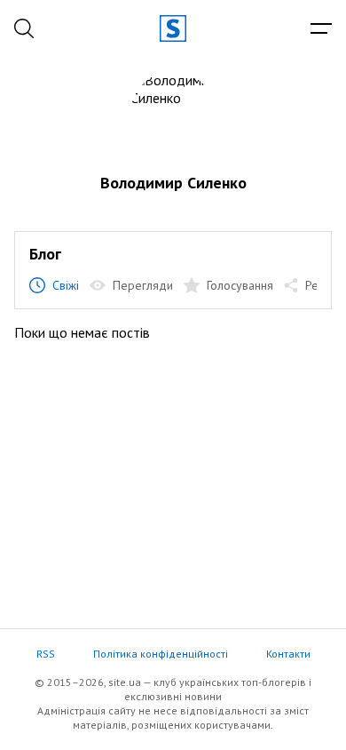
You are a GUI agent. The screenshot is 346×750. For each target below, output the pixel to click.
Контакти (288, 653)
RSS (45, 653)
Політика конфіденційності (160, 653)
